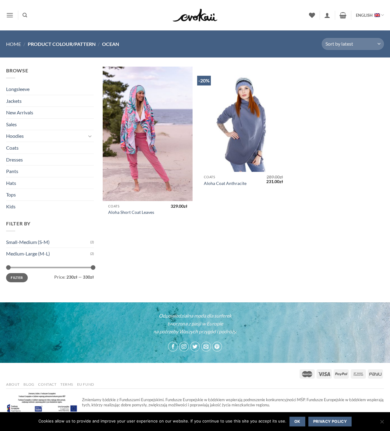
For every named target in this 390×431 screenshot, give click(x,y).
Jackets (14, 101)
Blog (28, 384)
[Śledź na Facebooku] (173, 347)
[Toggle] (90, 136)
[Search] (25, 15)
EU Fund (85, 384)
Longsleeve (18, 89)
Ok (297, 421)
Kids (11, 206)
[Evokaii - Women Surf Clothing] (195, 15)
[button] (9, 15)
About (13, 384)
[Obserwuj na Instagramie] (184, 347)
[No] (381, 423)
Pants (12, 171)
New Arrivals (19, 112)
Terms (66, 384)
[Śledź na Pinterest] (217, 347)
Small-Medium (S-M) (28, 242)
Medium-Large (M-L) (28, 253)
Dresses (14, 159)
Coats (12, 148)
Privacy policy (330, 421)
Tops (11, 194)
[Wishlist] (312, 15)
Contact (47, 384)
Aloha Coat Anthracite (225, 183)
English (364, 15)
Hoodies (15, 136)
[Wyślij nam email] (206, 347)
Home (13, 44)
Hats (11, 183)
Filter (17, 277)
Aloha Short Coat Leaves (131, 212)
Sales (11, 124)
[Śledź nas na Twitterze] (195, 347)
